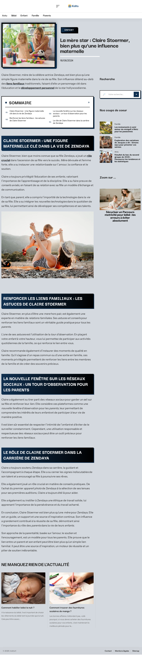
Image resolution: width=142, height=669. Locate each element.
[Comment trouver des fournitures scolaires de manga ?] (71, 588)
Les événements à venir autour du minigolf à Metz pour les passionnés (126, 129)
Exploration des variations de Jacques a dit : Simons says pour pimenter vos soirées (127, 143)
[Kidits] (73, 6)
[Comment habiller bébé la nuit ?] (23, 588)
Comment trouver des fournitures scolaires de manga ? (67, 609)
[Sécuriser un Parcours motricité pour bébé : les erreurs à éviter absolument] (120, 199)
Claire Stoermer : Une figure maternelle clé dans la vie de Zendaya (27, 112)
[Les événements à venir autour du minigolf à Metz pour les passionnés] (106, 128)
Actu (117, 152)
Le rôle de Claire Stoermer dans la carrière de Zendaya (71, 121)
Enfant (69, 30)
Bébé (5, 601)
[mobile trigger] (58, 6)
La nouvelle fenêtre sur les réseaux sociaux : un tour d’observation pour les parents (70, 113)
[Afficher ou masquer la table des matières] (60, 102)
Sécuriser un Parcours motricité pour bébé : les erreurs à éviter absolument (120, 216)
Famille (54, 601)
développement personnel (37, 88)
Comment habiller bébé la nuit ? (18, 607)
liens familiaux (15, 83)
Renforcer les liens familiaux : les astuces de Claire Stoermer (27, 119)
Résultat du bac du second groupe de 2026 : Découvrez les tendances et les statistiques (127, 158)
